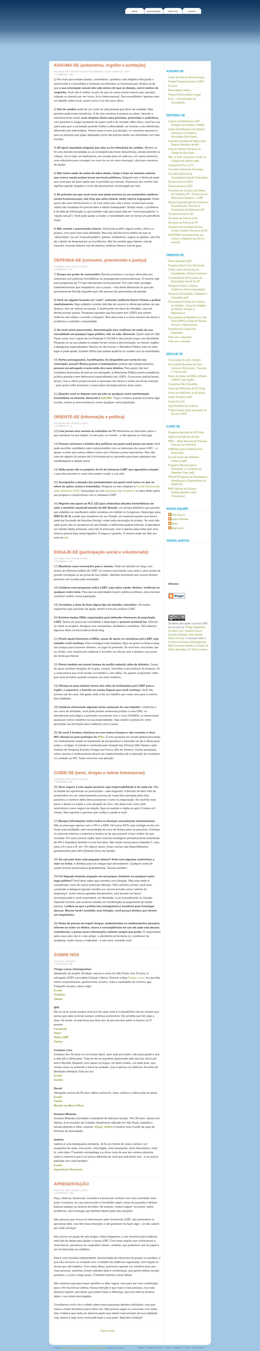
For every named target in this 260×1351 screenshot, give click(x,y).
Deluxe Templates (173, 1347)
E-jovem (172, 85)
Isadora (173, 523)
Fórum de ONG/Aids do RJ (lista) (186, 392)
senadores (129, 490)
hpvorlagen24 (198, 1347)
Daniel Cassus (177, 514)
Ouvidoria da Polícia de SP (183, 222)
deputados (111, 490)
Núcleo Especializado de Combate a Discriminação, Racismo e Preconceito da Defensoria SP (188, 206)
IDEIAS (135, 11)
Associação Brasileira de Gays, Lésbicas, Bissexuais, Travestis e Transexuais (187, 368)
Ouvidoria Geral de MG (181, 213)
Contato (192, 11)
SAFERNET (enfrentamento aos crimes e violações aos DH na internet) (186, 239)
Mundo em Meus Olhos (69, 1105)
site (66, 537)
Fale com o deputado (179, 337)
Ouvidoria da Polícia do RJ (183, 218)
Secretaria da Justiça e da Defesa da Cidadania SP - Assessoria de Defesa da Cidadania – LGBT (187, 194)
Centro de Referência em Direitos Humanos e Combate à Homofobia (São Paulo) (186, 133)
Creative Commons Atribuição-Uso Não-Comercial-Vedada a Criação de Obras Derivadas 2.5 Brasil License (188, 646)
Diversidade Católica (179, 90)
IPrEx (101, 736)
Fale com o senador (179, 341)
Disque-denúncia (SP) (180, 186)
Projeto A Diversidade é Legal (184, 94)
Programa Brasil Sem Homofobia (186, 265)
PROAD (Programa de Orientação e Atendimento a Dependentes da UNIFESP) (187, 481)
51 (71, 74)
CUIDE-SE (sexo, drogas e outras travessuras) (99, 772)
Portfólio (59, 994)
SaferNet (106, 397)
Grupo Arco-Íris (176, 401)
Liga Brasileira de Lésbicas (183, 405)
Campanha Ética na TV (181, 165)
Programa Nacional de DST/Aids (186, 432)
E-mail (58, 1096)
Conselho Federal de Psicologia (185, 169)
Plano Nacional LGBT (180, 261)
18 (71, 1193)
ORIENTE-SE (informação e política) (89, 416)
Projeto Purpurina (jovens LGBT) (186, 81)
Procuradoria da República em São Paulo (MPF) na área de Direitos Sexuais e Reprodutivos (187, 321)
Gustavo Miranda (178, 519)
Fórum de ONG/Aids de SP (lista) (186, 388)
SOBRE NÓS (173, 11)
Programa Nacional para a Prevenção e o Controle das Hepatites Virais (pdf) (185, 469)
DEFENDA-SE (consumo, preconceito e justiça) (100, 260)
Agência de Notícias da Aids (183, 436)
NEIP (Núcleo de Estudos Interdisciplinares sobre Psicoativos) (182, 492)
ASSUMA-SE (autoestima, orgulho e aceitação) (99, 65)
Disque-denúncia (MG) (180, 181)
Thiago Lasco (136, 977)
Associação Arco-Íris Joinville (184, 360)
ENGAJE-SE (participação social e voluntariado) (101, 552)
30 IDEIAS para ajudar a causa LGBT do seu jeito (83, 1348)
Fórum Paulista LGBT (180, 397)
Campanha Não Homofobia (183, 384)
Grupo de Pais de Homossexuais (186, 77)
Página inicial (107, 1330)
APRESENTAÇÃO (153, 11)
